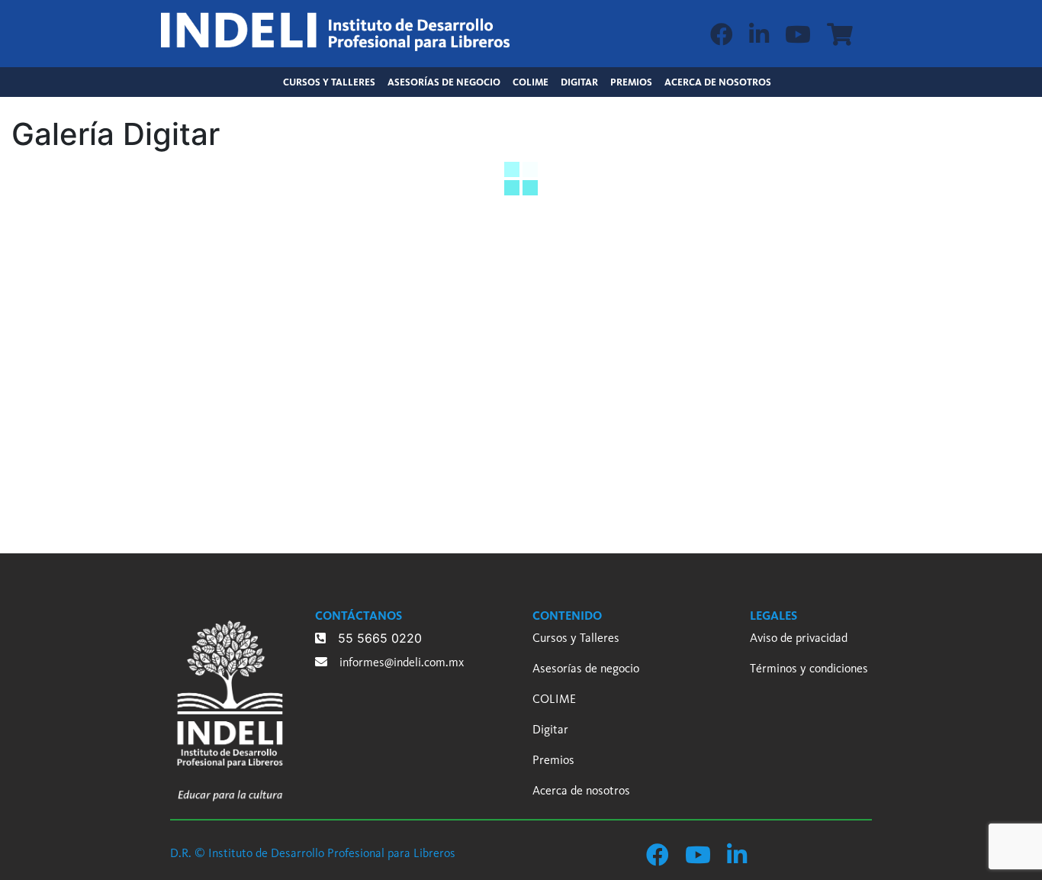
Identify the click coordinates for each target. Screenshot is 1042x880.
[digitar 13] (440, 455)
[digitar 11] (195, 455)
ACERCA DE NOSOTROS (717, 82)
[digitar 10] (72, 455)
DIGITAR (579, 82)
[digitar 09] (930, 283)
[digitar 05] (440, 283)
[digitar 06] (562, 283)
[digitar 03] (195, 283)
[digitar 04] (317, 283)
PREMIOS (631, 82)
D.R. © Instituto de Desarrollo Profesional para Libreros (312, 853)
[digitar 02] (72, 283)
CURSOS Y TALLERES (332, 82)
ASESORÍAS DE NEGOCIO (444, 82)
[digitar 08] (808, 283)
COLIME (530, 82)
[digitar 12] (317, 455)
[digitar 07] (685, 283)
